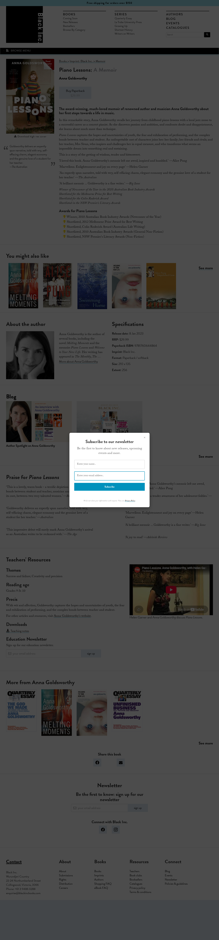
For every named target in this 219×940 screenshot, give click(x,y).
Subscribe (109, 487)
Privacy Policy (130, 501)
